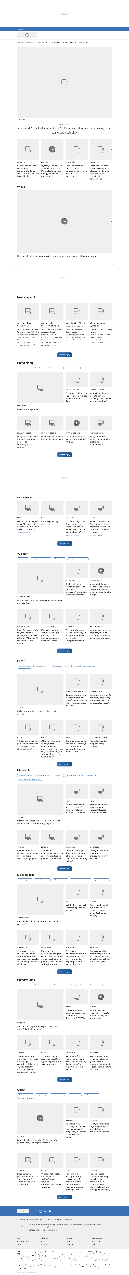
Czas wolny (21, 162)
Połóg (19, 737)
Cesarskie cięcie (96, 691)
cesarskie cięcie (41, 666)
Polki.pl (68, 1241)
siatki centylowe (24, 880)
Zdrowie (44, 847)
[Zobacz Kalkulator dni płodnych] (40, 387)
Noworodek (94, 847)
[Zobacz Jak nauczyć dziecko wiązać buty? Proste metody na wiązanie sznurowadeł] (101, 996)
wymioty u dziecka (42, 880)
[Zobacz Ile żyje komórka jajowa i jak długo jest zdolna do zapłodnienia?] (101, 423)
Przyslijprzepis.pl (96, 1241)
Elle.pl (18, 1238)
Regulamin (22, 1219)
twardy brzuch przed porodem (85, 666)
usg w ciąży (23, 559)
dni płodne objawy (54, 368)
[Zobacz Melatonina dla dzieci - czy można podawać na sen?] (77, 891)
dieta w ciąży (59, 559)
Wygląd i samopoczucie (99, 626)
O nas (49, 1219)
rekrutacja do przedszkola (28, 985)
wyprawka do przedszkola (74, 985)
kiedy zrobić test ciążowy (77, 559)
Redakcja (58, 1219)
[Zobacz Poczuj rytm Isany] (52, 508)
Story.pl (93, 1244)
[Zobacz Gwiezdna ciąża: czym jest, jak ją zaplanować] (52, 423)
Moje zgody (68, 1219)
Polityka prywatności (36, 1219)
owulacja (22, 368)
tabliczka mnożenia (25, 1095)
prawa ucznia (75, 1095)
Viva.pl (19, 1244)
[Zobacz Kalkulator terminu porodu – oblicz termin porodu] (40, 689)
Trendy (19, 518)
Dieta (92, 801)
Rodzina (93, 518)
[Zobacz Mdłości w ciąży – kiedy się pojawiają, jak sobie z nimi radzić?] (40, 578)
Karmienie (20, 847)
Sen (67, 901)
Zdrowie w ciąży (23, 597)
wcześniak (58, 775)
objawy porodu (24, 670)
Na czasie (20, 29)
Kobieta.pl (69, 1238)
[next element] (111, 160)
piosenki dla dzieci (101, 880)
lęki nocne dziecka (60, 880)
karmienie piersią (43, 775)
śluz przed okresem (72, 368)
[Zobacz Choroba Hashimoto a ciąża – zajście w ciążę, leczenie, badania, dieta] (77, 379)
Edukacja (44, 162)
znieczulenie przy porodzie (60, 666)
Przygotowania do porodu (76, 691)
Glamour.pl (44, 1238)
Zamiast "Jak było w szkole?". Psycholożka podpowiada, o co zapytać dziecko (64, 130)
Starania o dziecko (73, 389)
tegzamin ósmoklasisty (27, 1098)
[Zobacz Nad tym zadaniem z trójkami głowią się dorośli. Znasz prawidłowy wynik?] (101, 1110)
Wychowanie (94, 162)
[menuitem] (20, 42)
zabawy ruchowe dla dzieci (51, 985)
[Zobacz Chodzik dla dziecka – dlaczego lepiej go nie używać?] (40, 899)
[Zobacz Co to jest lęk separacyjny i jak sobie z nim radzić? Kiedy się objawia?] (40, 1004)
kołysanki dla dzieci (73, 775)
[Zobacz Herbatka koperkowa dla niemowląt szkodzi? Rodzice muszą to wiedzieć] (101, 791)
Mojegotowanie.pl (96, 1238)
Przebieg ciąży (71, 580)
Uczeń (68, 1170)
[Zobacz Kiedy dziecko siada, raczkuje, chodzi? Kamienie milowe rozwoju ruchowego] (77, 791)
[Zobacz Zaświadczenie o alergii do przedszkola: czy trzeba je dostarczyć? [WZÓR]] (77, 996)
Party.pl (43, 1241)
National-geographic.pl (24, 1241)
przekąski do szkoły (58, 1095)
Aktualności (70, 162)
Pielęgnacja (70, 847)
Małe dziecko (70, 518)
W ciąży (20, 707)
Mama (43, 518)
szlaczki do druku (94, 985)
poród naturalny (24, 666)
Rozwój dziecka (23, 917)
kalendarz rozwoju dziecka (81, 880)
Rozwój (20, 817)
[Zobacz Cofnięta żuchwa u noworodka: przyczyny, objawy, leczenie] (101, 837)
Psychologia (94, 1007)
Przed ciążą (21, 406)
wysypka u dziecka (25, 775)
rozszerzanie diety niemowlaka (29, 779)
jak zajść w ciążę (36, 368)
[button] (64, 354)
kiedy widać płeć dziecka (41, 559)
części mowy (42, 1095)
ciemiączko (89, 775)
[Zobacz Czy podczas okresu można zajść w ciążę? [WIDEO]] (77, 423)
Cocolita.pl (69, 1244)
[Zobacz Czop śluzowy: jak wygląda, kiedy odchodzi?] (101, 727)
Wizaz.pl (44, 1244)
